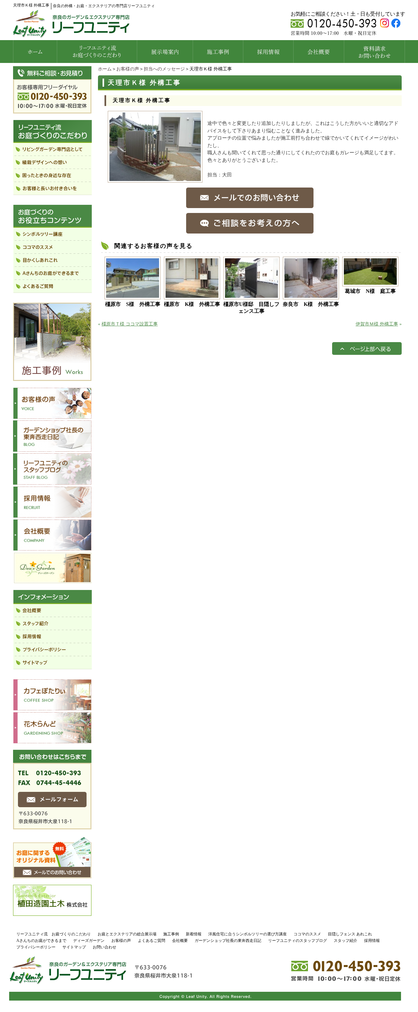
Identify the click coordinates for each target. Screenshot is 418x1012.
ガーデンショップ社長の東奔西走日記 (228, 940)
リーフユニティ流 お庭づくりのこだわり (53, 934)
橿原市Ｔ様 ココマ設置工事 (130, 324)
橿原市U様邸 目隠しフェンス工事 (251, 307)
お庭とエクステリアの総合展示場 (127, 934)
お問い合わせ (104, 947)
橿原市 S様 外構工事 (132, 304)
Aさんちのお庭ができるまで (41, 940)
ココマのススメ (307, 934)
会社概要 (180, 940)
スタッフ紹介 (345, 940)
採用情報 (372, 940)
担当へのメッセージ (164, 69)
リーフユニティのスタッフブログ (297, 940)
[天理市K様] (155, 179)
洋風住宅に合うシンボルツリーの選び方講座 (247, 934)
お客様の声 (127, 69)
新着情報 (193, 934)
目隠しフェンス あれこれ (350, 934)
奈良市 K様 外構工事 (311, 304)
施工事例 (171, 934)
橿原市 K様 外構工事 (192, 304)
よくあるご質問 (151, 940)
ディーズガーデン (88, 940)
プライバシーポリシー (36, 947)
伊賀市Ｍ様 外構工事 (377, 324)
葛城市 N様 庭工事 (370, 291)
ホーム (105, 69)
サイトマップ (74, 947)
